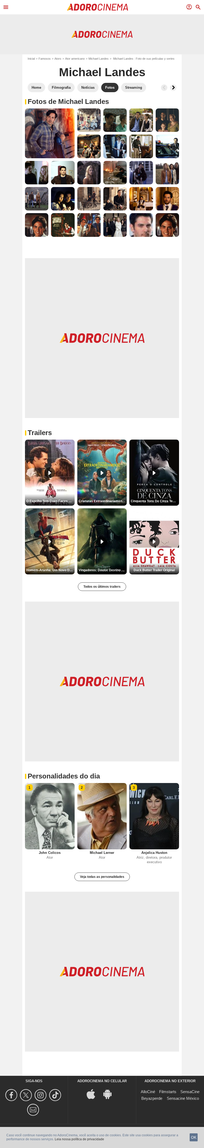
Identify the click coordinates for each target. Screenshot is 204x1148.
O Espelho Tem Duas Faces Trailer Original (50, 501)
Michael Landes (98, 58)
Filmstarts (167, 1091)
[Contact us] (34, 1110)
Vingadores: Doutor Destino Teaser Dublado (103, 570)
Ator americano (75, 58)
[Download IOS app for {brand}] (93, 1093)
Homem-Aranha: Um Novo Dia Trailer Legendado (50, 570)
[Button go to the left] (164, 87)
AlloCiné (148, 1091)
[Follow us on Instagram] (41, 1095)
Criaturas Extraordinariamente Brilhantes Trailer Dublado (103, 501)
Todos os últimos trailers (102, 587)
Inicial (31, 58)
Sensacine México (183, 1098)
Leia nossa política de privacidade (79, 1139)
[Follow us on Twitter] (26, 1095)
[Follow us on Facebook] (12, 1095)
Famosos (45, 58)
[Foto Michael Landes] (50, 133)
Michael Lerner (102, 853)
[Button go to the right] (173, 87)
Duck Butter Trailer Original (154, 570)
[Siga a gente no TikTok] (56, 1095)
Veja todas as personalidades (102, 877)
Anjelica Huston (154, 853)
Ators (57, 58)
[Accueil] (97, 7)
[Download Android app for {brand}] (110, 1093)
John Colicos (50, 853)
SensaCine (189, 1091)
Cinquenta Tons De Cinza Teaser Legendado (155, 501)
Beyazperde (151, 1098)
